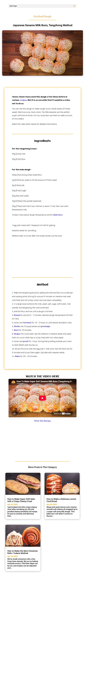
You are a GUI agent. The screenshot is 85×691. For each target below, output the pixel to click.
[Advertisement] (42, 255)
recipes (23, 100)
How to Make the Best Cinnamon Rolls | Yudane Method (22, 552)
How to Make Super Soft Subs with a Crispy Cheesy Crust (21, 500)
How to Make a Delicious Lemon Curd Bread (61, 500)
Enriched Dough (42, 17)
